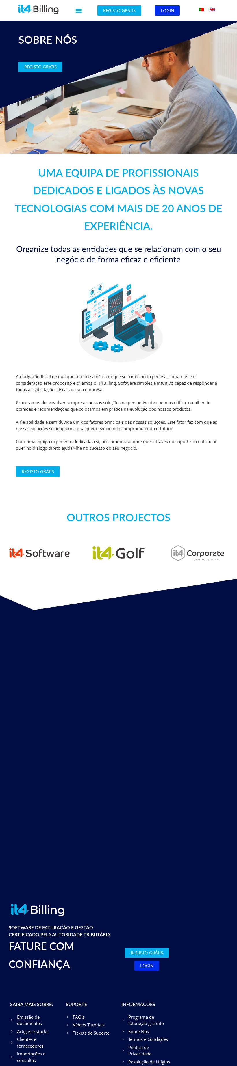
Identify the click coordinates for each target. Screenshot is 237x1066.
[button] (79, 11)
